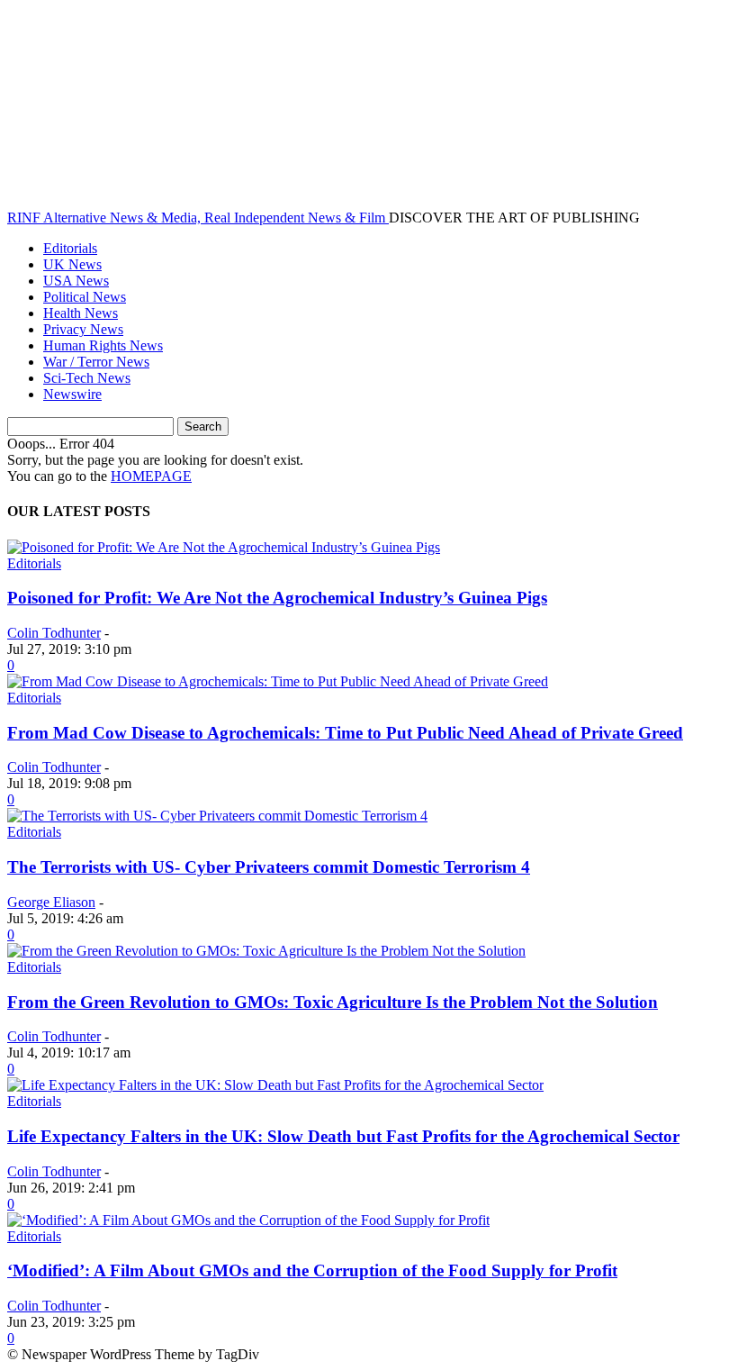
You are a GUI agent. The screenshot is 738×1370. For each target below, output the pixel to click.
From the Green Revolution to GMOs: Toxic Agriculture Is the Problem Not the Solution (332, 1002)
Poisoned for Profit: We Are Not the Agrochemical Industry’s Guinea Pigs (277, 597)
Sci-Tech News (86, 378)
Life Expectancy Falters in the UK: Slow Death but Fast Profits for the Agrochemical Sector (343, 1136)
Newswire (72, 394)
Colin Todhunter (54, 632)
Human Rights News (103, 345)
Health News (80, 313)
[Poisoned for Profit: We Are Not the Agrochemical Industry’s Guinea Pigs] (223, 547)
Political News (84, 296)
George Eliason (51, 902)
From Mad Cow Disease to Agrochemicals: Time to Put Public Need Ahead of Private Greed (345, 732)
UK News (72, 264)
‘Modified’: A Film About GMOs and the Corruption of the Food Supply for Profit (312, 1270)
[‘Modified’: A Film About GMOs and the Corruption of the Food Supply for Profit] (248, 1220)
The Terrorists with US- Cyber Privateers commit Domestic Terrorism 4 (268, 866)
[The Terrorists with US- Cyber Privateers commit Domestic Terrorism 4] (217, 815)
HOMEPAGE (151, 476)
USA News (76, 280)
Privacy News (83, 329)
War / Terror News (96, 361)
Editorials (70, 248)
